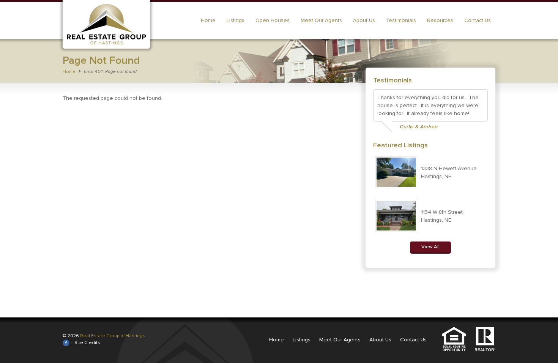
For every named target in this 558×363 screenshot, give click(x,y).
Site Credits (87, 343)
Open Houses (272, 20)
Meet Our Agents (321, 20)
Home (208, 20)
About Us (364, 20)
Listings (235, 20)
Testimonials (401, 20)
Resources (440, 20)
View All (430, 247)
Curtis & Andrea (419, 126)
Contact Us (477, 20)
